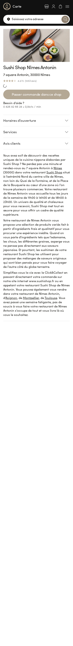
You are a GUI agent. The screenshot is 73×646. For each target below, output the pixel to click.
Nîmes (58, 168)
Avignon (11, 298)
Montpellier (31, 298)
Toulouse (51, 298)
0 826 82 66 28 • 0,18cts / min (22, 106)
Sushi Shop (54, 172)
